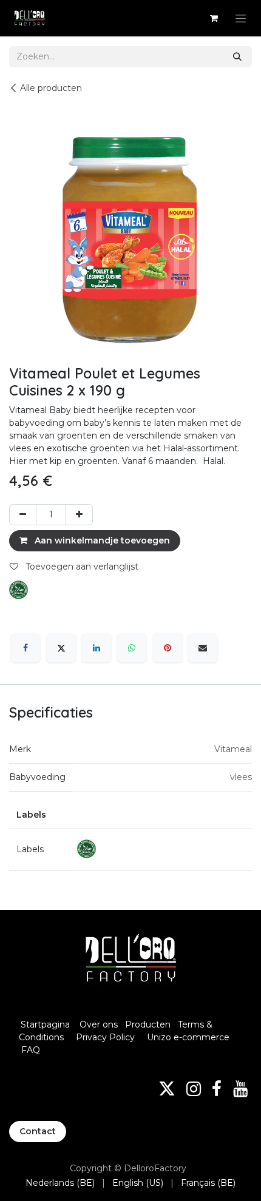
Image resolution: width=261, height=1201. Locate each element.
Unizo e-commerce (188, 1037)
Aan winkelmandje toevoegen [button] (101, 540)
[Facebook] (25, 647)
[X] (61, 647)
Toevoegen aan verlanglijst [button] (80, 566)
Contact (37, 1131)
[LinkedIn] (96, 647)
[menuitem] (60, 1183)
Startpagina (45, 1024)
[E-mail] (202, 647)
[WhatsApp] (131, 647)
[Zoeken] (237, 56)
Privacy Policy (105, 1037)
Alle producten (51, 87)
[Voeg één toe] (79, 514)
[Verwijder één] (22, 514)
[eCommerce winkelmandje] (214, 18)
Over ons (99, 1024)
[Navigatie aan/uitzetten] (240, 18)
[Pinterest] (167, 647)
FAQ (30, 1050)
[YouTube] (240, 1089)
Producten (148, 1024)
